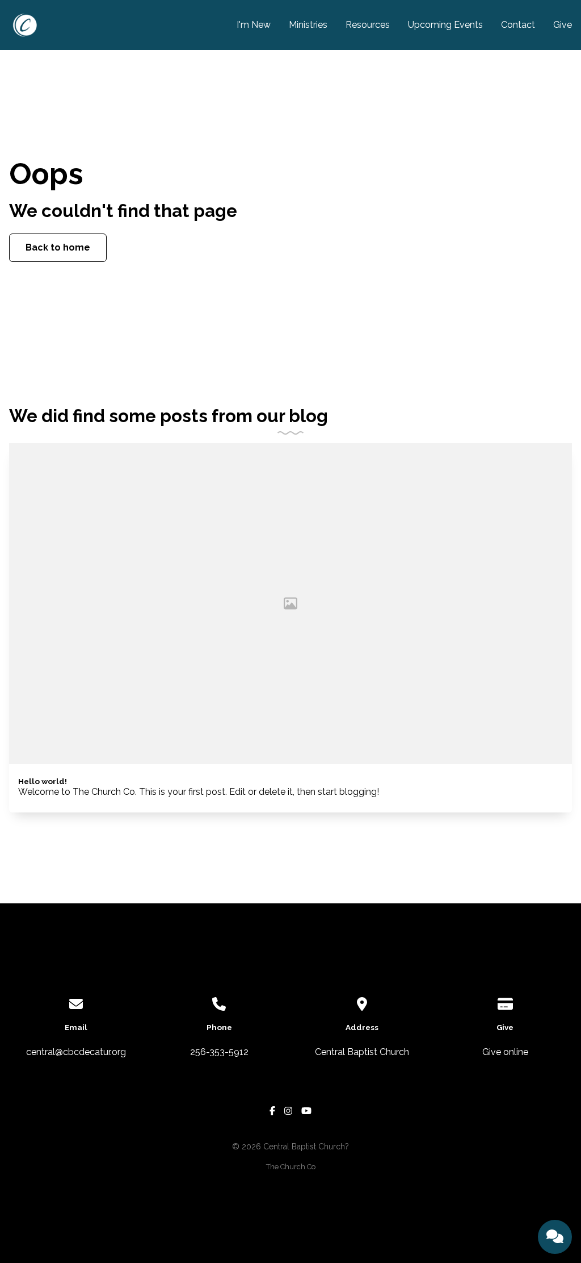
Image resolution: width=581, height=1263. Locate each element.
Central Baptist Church (362, 1052)
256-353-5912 (219, 1052)
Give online (505, 1052)
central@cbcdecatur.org (76, 1052)
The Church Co (290, 1166)
